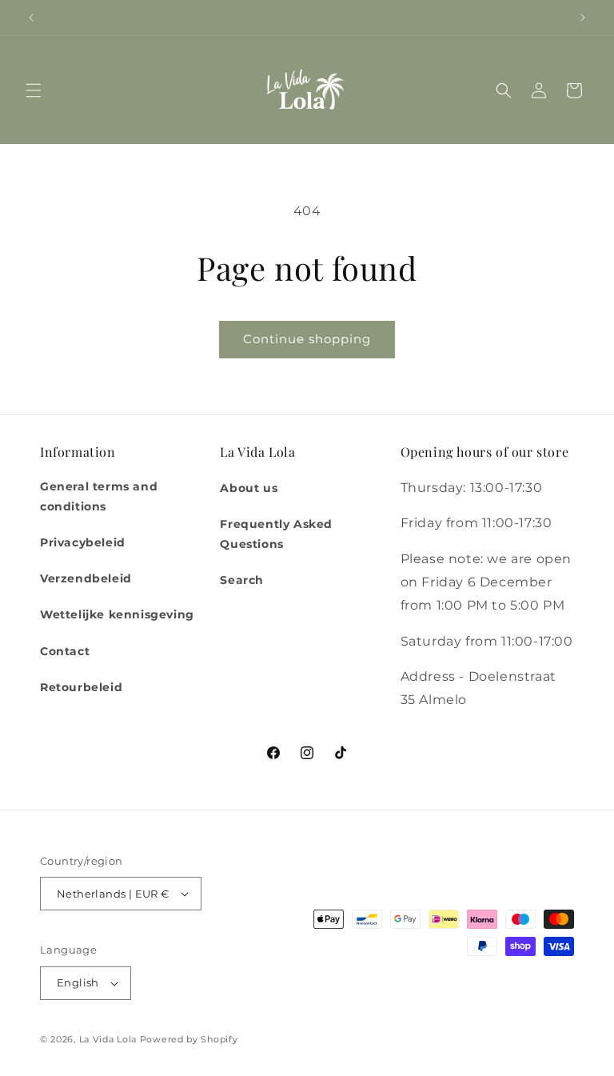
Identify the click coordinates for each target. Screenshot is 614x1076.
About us (248, 488)
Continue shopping (307, 338)
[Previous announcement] (31, 17)
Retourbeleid (81, 687)
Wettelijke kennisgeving (117, 614)
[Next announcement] (582, 17)
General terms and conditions (98, 496)
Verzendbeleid (86, 578)
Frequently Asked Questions (276, 534)
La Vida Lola (108, 1039)
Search (242, 580)
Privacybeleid (83, 542)
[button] (33, 90)
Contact (65, 651)
